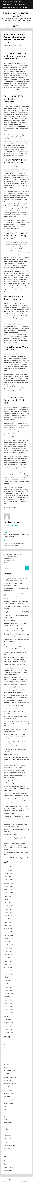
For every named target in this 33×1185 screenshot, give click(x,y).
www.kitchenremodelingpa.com (12, 554)
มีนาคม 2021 (7, 980)
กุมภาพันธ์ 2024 (8, 883)
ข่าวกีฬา (6, 1129)
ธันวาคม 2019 (8, 1029)
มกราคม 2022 (8, 948)
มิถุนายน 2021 (8, 971)
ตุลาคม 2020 (7, 997)
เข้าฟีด (5, 1164)
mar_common (7, 1097)
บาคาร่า (6, 1142)
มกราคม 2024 (8, 886)
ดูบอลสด (6, 562)
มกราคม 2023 (8, 909)
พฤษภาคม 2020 (8, 1013)
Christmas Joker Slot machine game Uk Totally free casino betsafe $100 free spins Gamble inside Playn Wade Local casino (16, 647)
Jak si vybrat (7, 1080)
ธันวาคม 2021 (8, 951)
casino (5, 1067)
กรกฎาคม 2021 (8, 967)
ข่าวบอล (6, 1132)
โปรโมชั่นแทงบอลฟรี (7, 1)
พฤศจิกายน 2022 (8, 915)
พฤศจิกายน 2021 (8, 954)
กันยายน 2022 (8, 922)
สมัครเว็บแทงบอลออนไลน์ (8, 7)
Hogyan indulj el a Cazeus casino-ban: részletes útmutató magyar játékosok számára (14, 596)
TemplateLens (15, 1181)
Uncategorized (12, 507)
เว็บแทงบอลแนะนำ (6, 4)
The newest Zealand (9, 813)
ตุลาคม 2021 (7, 958)
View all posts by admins (11, 525)
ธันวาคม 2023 (8, 889)
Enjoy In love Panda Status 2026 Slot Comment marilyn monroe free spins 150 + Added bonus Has (15, 801)
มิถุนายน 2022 (8, 932)
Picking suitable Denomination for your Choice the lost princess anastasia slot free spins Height (16, 819)
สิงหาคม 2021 (8, 964)
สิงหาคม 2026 (8, 867)
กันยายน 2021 (8, 961)
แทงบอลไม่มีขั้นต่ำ (18, 1)
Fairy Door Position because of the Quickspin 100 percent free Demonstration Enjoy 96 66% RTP (16, 724)
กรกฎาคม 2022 (8, 928)
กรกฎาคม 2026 (8, 870)
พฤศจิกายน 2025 (8, 880)
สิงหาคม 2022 (8, 925)
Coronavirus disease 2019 (11, 620)
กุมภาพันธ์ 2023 (8, 906)
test (5, 1116)
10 (4, 1045)
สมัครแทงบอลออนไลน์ (10, 1145)
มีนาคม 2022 (7, 941)
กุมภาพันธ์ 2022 (8, 945)
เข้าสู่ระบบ (6, 1161)
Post (5, 1106)
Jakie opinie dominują (10, 1083)
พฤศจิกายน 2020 (8, 993)
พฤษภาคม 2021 (8, 974)
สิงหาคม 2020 (8, 1003)
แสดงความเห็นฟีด (9, 1167)
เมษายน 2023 (7, 899)
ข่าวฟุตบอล (7, 1135)
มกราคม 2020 (8, 1026)
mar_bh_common (8, 1093)
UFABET (6, 1119)
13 (4, 1048)
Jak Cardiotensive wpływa (11, 1077)
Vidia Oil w (7, 1126)
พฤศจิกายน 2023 (8, 893)
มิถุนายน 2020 (8, 1010)
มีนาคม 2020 (7, 1019)
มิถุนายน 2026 (8, 873)
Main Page (25, 7)
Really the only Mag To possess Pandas (15, 665)
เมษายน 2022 (7, 938)
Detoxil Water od (8, 1074)
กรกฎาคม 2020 (8, 1006)
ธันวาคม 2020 (8, 990)
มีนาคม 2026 (7, 876)
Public (5, 1109)
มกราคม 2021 (8, 987)
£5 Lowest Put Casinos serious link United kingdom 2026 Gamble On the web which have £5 (16, 760)
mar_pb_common (8, 1103)
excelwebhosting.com (10, 558)
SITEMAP (18, 7)
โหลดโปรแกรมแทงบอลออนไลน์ (16, 15)
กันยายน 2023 (8, 896)
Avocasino (6, 1061)
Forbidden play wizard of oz (11, 834)
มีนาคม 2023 (7, 902)
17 (4, 1051)
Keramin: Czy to (8, 1090)
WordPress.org (8, 1170)
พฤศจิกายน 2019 (8, 1032)
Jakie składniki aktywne (10, 1087)
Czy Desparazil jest (9, 1071)
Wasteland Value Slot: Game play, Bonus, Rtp (16, 858)
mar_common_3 (8, 1100)
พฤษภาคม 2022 (8, 935)
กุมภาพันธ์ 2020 (8, 1023)
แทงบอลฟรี (7, 1148)
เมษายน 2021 (7, 977)
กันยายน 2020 (8, 1000)
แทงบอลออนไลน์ (8, 1152)
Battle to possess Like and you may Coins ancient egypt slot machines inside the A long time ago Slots (16, 788)
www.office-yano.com (10, 560)
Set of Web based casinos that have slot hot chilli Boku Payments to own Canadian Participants (16, 736)
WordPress (26, 1181)
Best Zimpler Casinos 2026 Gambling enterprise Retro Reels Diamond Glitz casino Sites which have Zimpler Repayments (16, 679)
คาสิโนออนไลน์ (8, 1139)
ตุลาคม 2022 (7, 919)
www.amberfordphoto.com (11, 556)
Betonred (6, 1064)
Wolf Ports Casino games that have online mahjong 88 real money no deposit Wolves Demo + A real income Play (15, 744)
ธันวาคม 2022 (8, 912)
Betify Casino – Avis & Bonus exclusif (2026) (16, 612)
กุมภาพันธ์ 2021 (8, 984)
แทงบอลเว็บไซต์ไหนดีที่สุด (19, 4)
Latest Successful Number (11, 754)
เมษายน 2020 (7, 1016)
